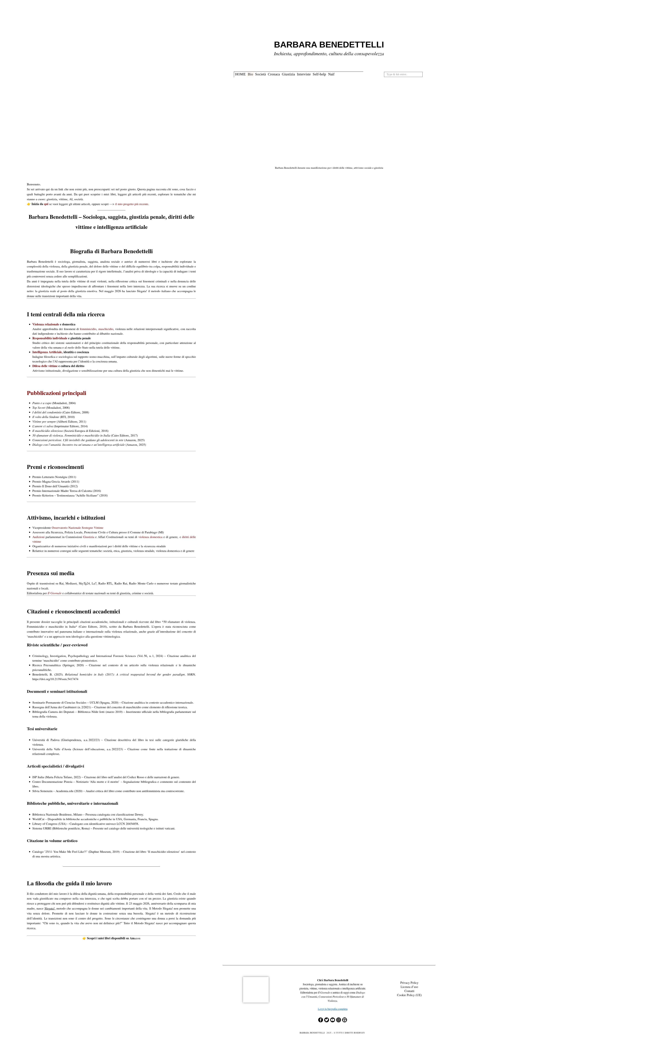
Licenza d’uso (409, 987)
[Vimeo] (344, 1019)
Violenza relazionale (45, 324)
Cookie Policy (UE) (409, 995)
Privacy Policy (409, 982)
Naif (331, 74)
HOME (240, 74)
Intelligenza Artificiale (47, 352)
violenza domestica (150, 537)
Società (260, 74)
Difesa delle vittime (45, 366)
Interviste (304, 74)
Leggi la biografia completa (333, 1009)
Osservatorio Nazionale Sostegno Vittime (77, 527)
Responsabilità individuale (49, 338)
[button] (421, 74)
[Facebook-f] (320, 1019)
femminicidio (88, 329)
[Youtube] (332, 1019)
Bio (250, 74)
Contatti (409, 991)
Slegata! (50, 908)
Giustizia (288, 74)
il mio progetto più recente (131, 204)
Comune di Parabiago (143, 532)
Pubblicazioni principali (56, 392)
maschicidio (105, 329)
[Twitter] (326, 1019)
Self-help (319, 74)
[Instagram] (338, 1019)
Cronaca (274, 74)
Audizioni (38, 537)
